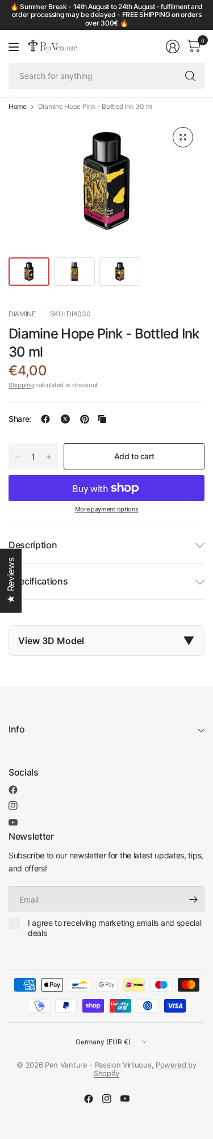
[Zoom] (183, 137)
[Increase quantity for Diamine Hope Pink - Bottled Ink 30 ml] (48, 457)
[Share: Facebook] (45, 419)
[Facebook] (13, 789)
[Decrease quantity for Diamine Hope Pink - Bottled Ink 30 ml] (17, 457)
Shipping (21, 385)
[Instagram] (13, 805)
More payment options (107, 509)
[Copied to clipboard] (102, 419)
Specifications (38, 581)
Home (18, 106)
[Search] (190, 76)
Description (33, 545)
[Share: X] (65, 419)
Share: (20, 419)
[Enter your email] (193, 899)
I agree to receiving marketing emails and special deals (114, 928)
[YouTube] (13, 822)
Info (17, 729)
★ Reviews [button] (10, 580)
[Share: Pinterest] (84, 419)
